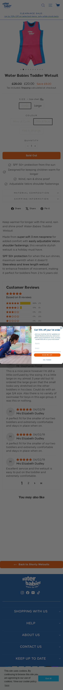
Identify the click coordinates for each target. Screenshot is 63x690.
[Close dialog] (61, 328)
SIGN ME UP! (47, 355)
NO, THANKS (47, 359)
